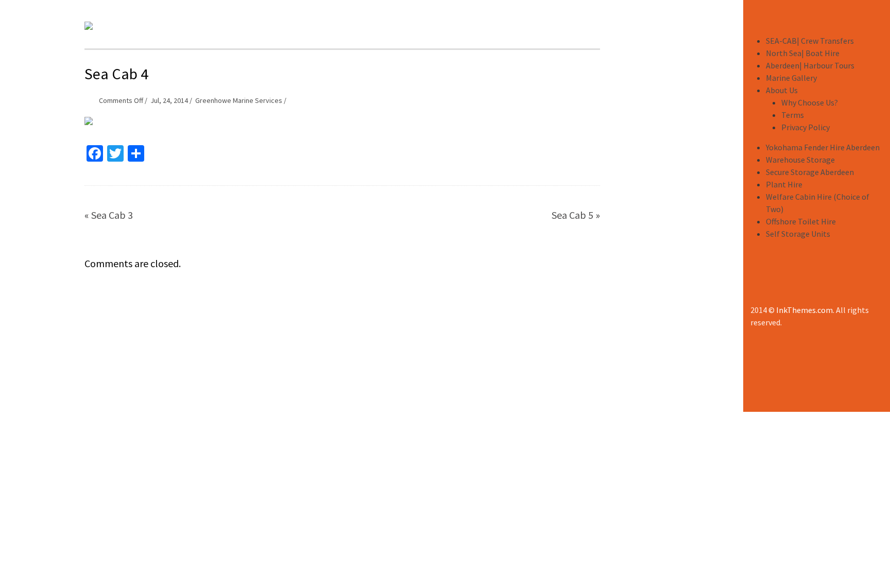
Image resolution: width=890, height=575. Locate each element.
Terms (792, 115)
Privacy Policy (805, 127)
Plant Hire (784, 184)
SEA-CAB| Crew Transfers (810, 41)
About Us (782, 90)
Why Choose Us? (809, 102)
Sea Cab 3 (112, 214)
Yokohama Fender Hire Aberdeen (823, 147)
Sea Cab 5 (572, 214)
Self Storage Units (798, 234)
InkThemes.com (804, 310)
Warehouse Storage (800, 159)
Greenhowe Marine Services (238, 100)
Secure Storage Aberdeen (810, 172)
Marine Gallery (791, 78)
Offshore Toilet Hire (801, 221)
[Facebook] (757, 286)
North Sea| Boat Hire (803, 53)
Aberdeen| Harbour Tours (810, 65)
